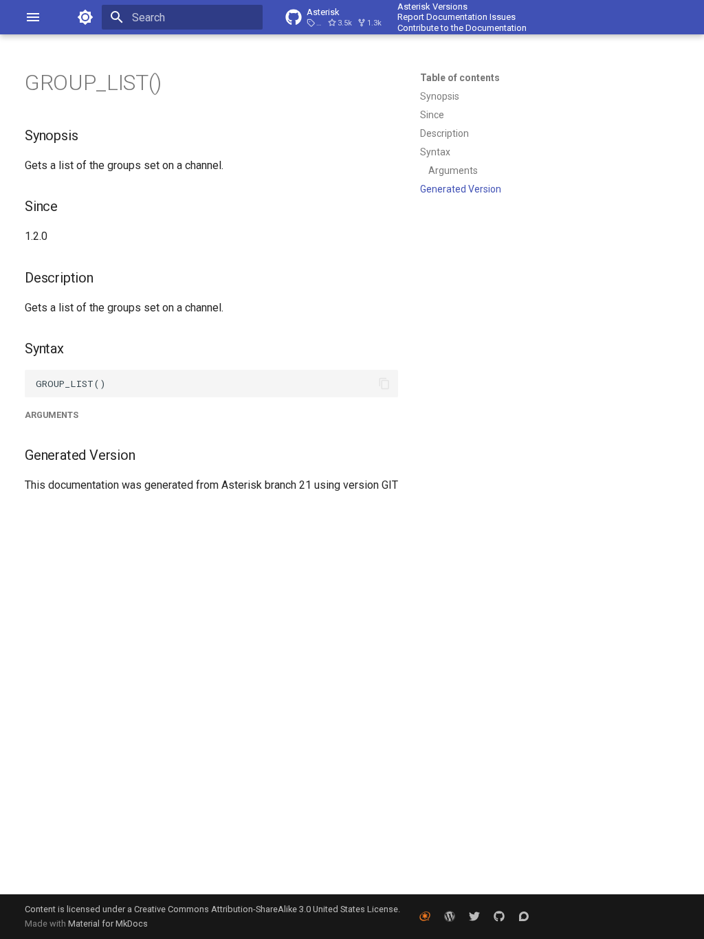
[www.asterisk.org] (425, 916)
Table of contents (460, 77)
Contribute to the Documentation (462, 28)
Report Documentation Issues (456, 17)
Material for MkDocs (108, 923)
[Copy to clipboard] (384, 383)
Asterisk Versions (432, 6)
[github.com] (499, 916)
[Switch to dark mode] (85, 17)
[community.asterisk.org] (524, 916)
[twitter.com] (474, 916)
